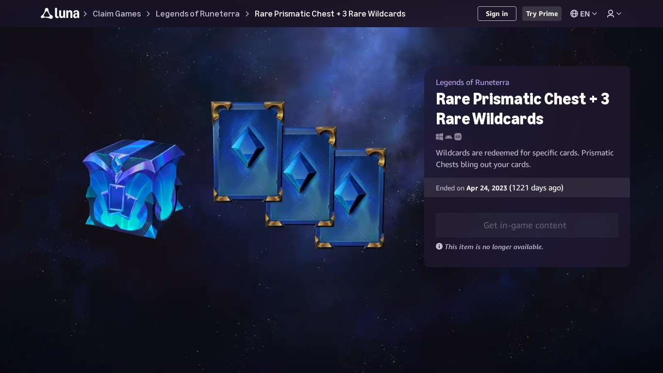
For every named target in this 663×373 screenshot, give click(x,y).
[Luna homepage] (60, 14)
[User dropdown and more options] (614, 13)
